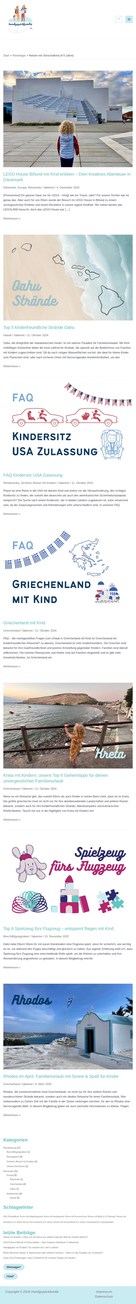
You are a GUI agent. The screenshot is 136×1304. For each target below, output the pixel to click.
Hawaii (7, 335)
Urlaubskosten (107, 1222)
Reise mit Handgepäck (54, 1216)
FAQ (5, 1216)
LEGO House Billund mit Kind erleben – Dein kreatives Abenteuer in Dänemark (41, 1242)
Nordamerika (11, 483)
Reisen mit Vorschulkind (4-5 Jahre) (69, 1222)
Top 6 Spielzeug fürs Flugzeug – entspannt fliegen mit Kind (58, 928)
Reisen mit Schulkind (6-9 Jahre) (38, 1222)
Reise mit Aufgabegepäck (31, 1216)
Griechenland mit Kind (24, 622)
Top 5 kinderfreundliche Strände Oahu (38, 327)
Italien (13, 1189)
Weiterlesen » (11, 218)
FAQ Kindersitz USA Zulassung (32, 475)
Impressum (104, 1291)
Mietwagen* (14, 1267)
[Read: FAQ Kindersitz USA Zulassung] (68, 425)
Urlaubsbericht (93, 1222)
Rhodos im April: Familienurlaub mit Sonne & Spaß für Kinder (61, 1076)
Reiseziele (34, 187)
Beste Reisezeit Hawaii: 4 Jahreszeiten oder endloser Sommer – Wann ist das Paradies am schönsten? (53, 1253)
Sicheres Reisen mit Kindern (38, 483)
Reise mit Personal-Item (76, 1216)
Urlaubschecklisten (16, 1166)
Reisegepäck (13, 1156)
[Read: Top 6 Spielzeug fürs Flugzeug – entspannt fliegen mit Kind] (68, 878)
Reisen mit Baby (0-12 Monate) (102, 1216)
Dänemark (9, 187)
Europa (22, 187)
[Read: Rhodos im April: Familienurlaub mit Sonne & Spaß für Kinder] (68, 1026)
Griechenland (11, 630)
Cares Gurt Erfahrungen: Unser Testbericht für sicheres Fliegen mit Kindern (39, 1258)
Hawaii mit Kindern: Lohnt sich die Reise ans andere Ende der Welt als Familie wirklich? (45, 1237)
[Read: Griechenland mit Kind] (68, 572)
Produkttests (13, 1216)
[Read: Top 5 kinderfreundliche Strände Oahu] (68, 277)
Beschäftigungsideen (16, 936)
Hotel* (10, 1276)
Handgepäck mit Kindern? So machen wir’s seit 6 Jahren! (30, 1247)
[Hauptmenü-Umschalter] (129, 19)
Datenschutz (104, 1296)
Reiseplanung (9, 1148)
